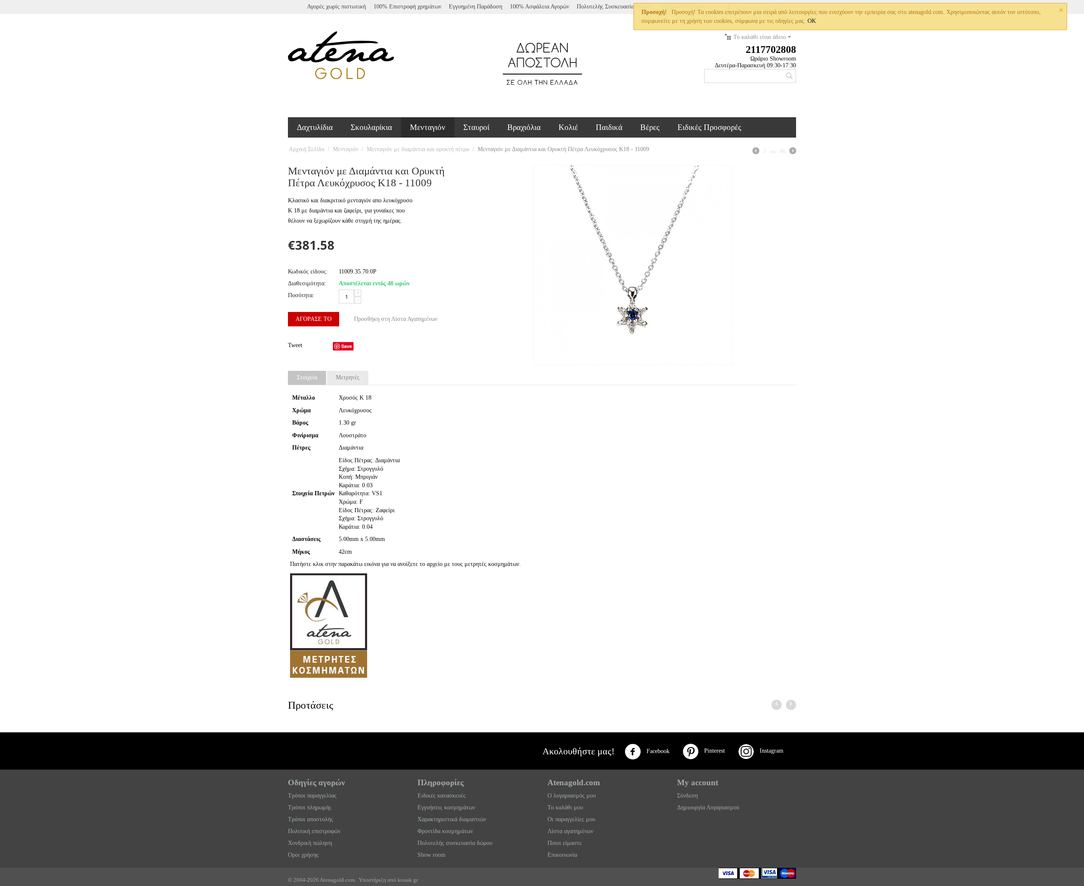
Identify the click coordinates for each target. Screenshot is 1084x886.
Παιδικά (609, 127)
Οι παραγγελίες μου (571, 819)
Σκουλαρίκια (371, 127)
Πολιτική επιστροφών (314, 831)
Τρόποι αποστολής (310, 819)
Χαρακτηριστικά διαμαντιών (452, 819)
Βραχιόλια (524, 127)
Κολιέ (568, 127)
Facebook (657, 751)
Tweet (295, 345)
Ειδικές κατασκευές (442, 795)
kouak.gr (408, 880)
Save (346, 346)
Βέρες (650, 127)
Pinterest (712, 751)
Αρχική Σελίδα (306, 149)
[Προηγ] (755, 152)
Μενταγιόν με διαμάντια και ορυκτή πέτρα (418, 149)
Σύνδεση (687, 795)
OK (811, 21)
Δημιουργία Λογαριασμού (708, 807)
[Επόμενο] (792, 152)
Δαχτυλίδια (315, 127)
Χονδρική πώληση (310, 843)
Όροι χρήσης (303, 855)
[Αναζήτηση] (789, 76)
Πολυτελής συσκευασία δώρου (455, 843)
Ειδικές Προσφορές (709, 127)
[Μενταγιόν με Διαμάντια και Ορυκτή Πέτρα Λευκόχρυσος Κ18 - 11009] (632, 265)
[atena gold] (341, 55)
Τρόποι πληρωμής (310, 807)
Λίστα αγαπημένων (570, 831)
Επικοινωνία (562, 855)
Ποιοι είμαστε (565, 843)
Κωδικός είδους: (308, 271)
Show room (431, 855)
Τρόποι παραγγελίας (312, 795)
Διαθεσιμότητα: (307, 283)
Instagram (769, 751)
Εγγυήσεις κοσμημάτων (446, 807)
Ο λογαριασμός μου (572, 795)
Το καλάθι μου (565, 807)
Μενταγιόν (427, 127)
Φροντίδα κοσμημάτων (445, 831)
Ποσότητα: (301, 295)
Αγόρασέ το (314, 319)
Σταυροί (476, 127)
